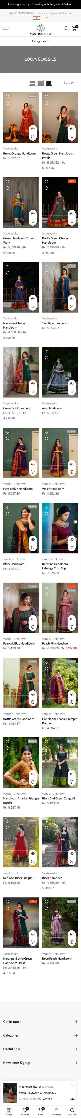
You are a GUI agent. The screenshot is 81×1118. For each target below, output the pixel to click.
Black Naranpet (52, 878)
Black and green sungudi (58, 798)
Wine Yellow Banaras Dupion (38, 1093)
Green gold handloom (17, 408)
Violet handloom (53, 489)
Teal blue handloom (55, 323)
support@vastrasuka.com (56, 13)
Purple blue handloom (18, 489)
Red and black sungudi (18, 878)
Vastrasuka (10, 148)
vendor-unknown (15, 484)
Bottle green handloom (18, 719)
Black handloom (13, 564)
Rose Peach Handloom (56, 958)
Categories (39, 41)
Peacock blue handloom (19, 643)
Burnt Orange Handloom (19, 153)
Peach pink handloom (56, 643)
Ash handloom (52, 408)
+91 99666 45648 (24, 13)
